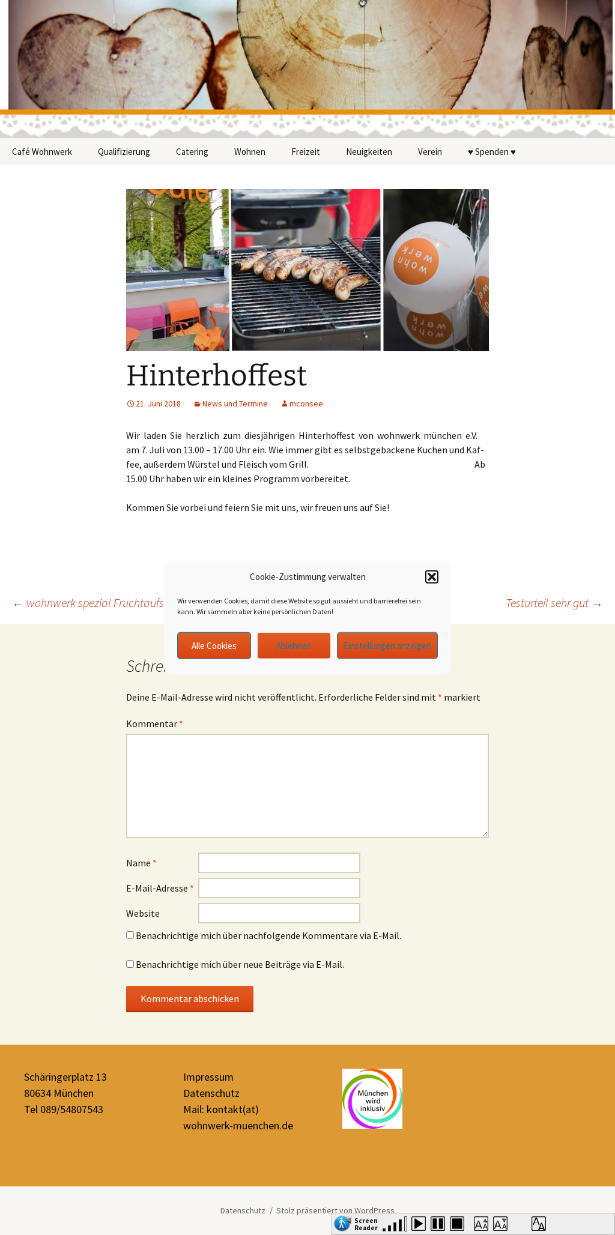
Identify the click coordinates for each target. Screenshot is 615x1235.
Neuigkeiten (369, 151)
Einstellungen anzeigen (387, 645)
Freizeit (305, 151)
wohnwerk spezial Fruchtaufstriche (101, 602)
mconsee (306, 403)
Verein (430, 151)
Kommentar (154, 723)
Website (143, 913)
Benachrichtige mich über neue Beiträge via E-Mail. (240, 964)
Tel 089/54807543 (63, 1109)
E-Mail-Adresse (160, 888)
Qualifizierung (124, 151)
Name (141, 863)
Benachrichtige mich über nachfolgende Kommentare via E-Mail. (268, 935)
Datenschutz (211, 1093)
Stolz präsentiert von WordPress (335, 1210)
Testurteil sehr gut (554, 602)
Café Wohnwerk (42, 151)
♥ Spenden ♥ (492, 151)
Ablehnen (294, 645)
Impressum (208, 1077)
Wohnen (249, 151)
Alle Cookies (214, 645)
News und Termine (235, 403)
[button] (432, 577)
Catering (192, 151)
